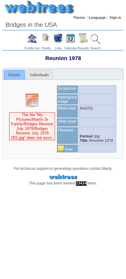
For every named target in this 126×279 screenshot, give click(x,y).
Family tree (32, 48)
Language (97, 18)
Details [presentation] (14, 75)
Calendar (70, 48)
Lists (58, 48)
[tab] (14, 75)
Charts (45, 48)
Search (96, 48)
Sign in (115, 18)
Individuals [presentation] (39, 75)
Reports (83, 48)
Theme (79, 18)
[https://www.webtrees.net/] (63, 177)
